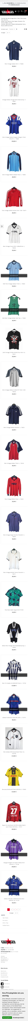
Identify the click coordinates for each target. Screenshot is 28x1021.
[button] (18, 11)
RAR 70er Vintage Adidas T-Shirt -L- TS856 (14, 284)
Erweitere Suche (4, 977)
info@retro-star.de (15, 4)
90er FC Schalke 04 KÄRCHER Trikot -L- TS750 (14, 683)
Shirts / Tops (5, 923)
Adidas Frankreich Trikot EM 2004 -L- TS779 (14, 717)
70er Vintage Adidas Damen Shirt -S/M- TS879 (14, 210)
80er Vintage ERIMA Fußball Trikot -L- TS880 (14, 174)
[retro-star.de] (7, 11)
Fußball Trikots (6, 925)
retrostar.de (6, 987)
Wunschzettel (4, 975)
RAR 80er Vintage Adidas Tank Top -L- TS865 (14, 318)
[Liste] (26, 29)
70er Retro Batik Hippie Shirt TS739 (14, 610)
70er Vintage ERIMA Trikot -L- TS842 (14, 499)
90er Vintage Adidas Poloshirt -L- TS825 (14, 427)
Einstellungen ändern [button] (18, 1017)
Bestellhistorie (4, 973)
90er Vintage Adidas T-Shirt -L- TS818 (14, 463)
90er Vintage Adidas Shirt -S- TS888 (14, 64)
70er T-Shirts (5, 918)
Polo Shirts (5, 920)
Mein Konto (3, 971)
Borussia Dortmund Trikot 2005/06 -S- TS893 (14, 789)
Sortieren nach (4, 29)
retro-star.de (7, 983)
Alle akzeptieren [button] (7, 1017)
